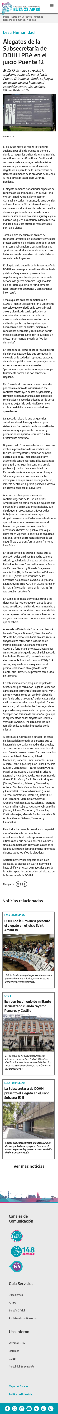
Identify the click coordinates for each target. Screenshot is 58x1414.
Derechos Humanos (14, 19)
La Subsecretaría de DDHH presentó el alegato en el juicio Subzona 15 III (26, 1092)
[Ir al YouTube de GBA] (29, 1408)
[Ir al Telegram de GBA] (36, 1408)
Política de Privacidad (21, 1394)
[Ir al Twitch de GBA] (50, 1408)
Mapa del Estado (18, 1386)
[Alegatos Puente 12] (29, 112)
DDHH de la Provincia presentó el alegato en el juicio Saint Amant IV (27, 925)
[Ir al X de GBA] (14, 1408)
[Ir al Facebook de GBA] (7, 1408)
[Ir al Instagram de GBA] (21, 1408)
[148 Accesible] (22, 1251)
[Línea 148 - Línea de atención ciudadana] (16, 1236)
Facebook (24, 884)
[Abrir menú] (51, 5)
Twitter (18, 884)
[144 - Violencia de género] (16, 1266)
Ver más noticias (29, 1166)
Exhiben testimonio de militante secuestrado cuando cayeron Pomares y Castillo (27, 1005)
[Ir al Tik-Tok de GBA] (43, 1408)
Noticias (31, 19)
